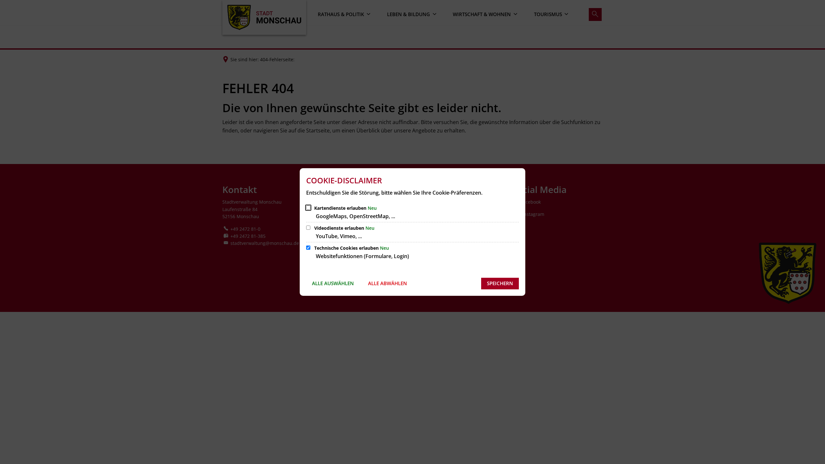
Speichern (500, 283)
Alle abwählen (387, 283)
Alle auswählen (333, 283)
